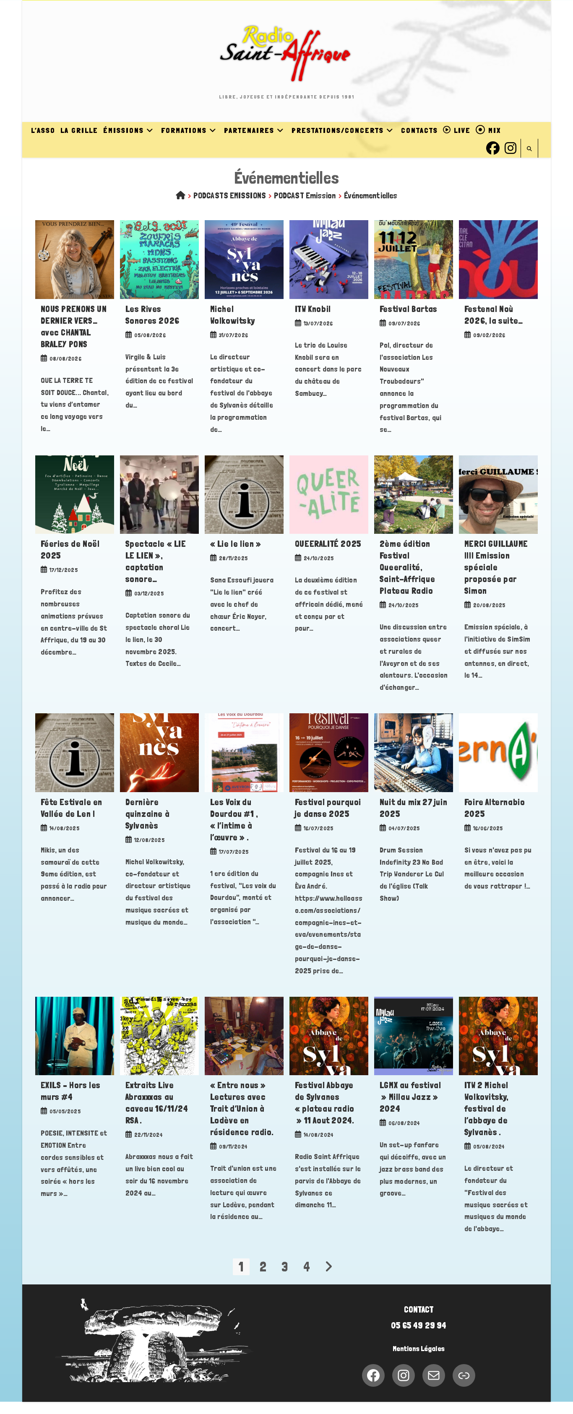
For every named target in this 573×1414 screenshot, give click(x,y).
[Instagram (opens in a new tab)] (510, 147)
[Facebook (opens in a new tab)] (493, 147)
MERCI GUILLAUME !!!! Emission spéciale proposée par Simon (496, 567)
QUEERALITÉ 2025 (328, 544)
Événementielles (371, 195)
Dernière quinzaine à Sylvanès (147, 814)
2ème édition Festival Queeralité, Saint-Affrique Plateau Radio (407, 567)
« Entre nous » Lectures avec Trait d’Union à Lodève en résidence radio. (242, 1108)
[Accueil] (180, 195)
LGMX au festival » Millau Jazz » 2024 (410, 1097)
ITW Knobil (313, 309)
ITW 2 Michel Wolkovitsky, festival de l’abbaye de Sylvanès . (486, 1108)
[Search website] (529, 149)
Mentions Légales (419, 1348)
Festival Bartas (409, 309)
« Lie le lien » (235, 544)
